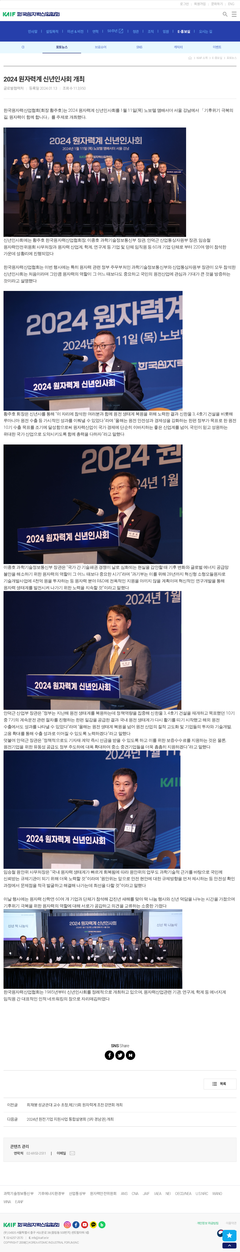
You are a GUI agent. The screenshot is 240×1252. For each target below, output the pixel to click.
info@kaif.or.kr (40, 1238)
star (229, 1235)
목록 (219, 1084)
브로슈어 (100, 47)
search (225, 14)
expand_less (229, 1245)
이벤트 (217, 47)
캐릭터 (178, 47)
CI (23, 47)
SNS (139, 47)
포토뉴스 (62, 47)
